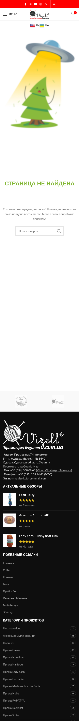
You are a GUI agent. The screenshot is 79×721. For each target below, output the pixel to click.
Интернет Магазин (15, 598)
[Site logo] (39, 14)
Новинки (8, 643)
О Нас (7, 570)
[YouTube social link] (35, 4)
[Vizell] (58, 401)
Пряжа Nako (11, 693)
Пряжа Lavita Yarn (14, 679)
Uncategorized (12, 628)
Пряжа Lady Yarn (14, 671)
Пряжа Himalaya (13, 657)
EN (37, 25)
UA (46, 25)
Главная (8, 563)
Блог (6, 584)
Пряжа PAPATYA (14, 700)
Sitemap (8, 612)
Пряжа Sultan (11, 715)
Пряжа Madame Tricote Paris (21, 686)
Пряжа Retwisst (13, 707)
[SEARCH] (59, 231)
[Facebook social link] (25, 4)
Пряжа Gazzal (11, 650)
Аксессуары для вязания (19, 635)
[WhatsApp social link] (46, 4)
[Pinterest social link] (41, 4)
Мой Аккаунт (11, 605)
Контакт (8, 577)
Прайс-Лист (10, 591)
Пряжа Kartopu (13, 664)
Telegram (65, 470)
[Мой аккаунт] (54, 4)
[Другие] (21, 401)
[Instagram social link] (30, 4)
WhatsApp (51, 470)
